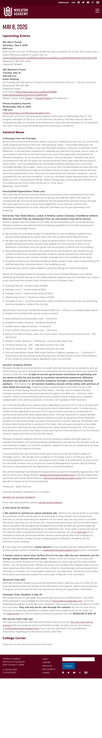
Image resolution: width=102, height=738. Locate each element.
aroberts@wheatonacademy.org (57, 474)
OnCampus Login (63, 2)
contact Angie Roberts (50, 502)
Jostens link (13, 613)
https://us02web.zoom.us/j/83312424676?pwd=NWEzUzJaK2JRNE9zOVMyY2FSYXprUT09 (50, 58)
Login (45, 659)
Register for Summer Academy (19, 497)
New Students (48, 669)
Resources (47, 665)
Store (73, 2)
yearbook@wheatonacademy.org (60, 550)
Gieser (28, 98)
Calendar (46, 662)
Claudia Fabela (43, 98)
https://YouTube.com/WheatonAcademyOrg (26, 113)
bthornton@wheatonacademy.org (62, 478)
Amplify (46, 672)
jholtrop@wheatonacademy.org (22, 628)
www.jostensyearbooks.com (67, 600)
